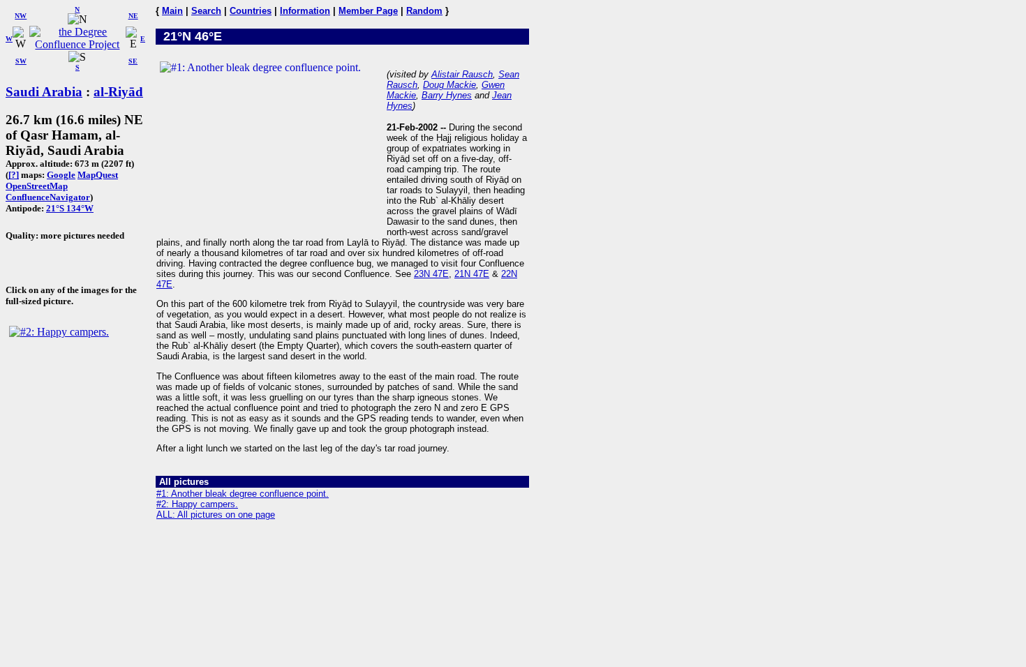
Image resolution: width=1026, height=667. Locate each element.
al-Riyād (118, 91)
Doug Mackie (449, 85)
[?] (13, 175)
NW (21, 16)
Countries (251, 11)
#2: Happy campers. (197, 504)
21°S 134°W (70, 208)
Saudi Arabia (44, 91)
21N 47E (471, 274)
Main (172, 11)
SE (132, 61)
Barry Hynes (447, 95)
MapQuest (97, 175)
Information (305, 11)
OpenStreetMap (37, 186)
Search (206, 11)
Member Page (368, 11)
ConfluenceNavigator (48, 197)
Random (424, 11)
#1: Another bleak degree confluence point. (242, 493)
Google (61, 175)
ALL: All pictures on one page (215, 514)
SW (21, 61)
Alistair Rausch (462, 74)
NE (133, 16)
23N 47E (431, 274)
